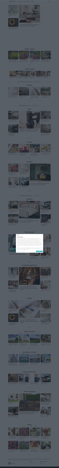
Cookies (21, 249)
